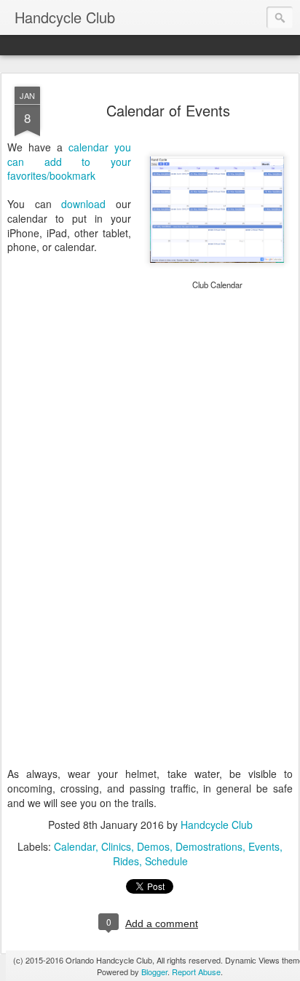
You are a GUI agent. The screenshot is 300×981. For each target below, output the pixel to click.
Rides (126, 861)
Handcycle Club (217, 824)
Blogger (154, 971)
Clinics (116, 846)
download (83, 203)
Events (264, 846)
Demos (153, 846)
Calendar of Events (168, 110)
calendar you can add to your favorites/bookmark (69, 161)
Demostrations (208, 846)
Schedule (166, 861)
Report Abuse (196, 971)
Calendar (74, 846)
